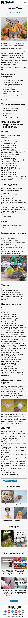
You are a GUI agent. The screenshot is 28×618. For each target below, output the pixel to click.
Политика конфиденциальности (19, 614)
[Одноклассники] (19, 611)
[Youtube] (9, 611)
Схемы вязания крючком (8, 3)
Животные (7, 480)
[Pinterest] (16, 611)
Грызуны (14, 480)
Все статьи (14, 601)
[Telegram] (12, 611)
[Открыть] (25, 2)
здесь (23, 100)
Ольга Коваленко (15, 12)
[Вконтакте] (23, 611)
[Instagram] (5, 611)
